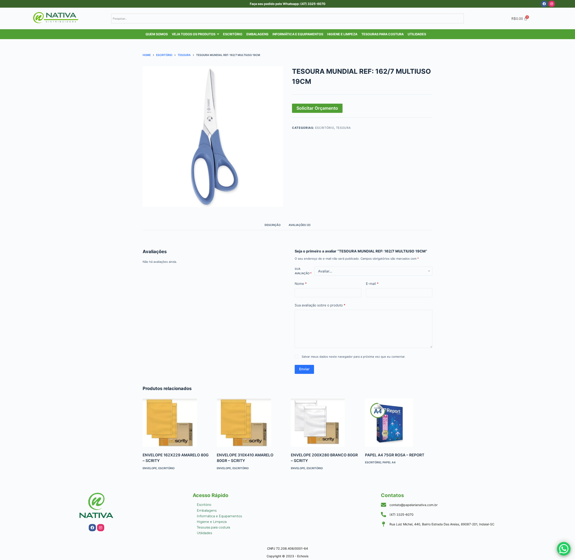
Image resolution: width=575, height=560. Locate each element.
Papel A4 (389, 327)
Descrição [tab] (273, 225)
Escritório (324, 127)
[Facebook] (544, 4)
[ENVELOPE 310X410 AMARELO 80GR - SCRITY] (250, 288)
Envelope (150, 333)
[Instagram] (551, 4)
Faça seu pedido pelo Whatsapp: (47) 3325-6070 (287, 4)
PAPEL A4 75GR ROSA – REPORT (394, 320)
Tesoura (343, 127)
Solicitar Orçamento (317, 108)
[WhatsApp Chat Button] (564, 549)
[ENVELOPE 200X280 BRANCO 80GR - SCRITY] (324, 288)
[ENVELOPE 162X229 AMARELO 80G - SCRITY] (176, 288)
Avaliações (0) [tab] (300, 225)
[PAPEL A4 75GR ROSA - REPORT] (398, 288)
